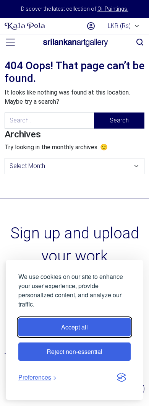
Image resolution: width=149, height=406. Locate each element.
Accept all (74, 327)
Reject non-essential (74, 351)
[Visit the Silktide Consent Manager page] (121, 377)
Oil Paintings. (112, 9)
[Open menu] (10, 42)
